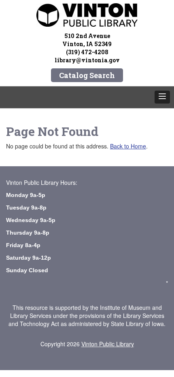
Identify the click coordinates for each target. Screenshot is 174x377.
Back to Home (128, 146)
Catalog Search (87, 75)
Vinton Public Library (107, 344)
